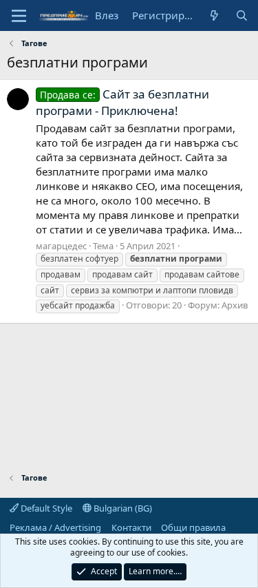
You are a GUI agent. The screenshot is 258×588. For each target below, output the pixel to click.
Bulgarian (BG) (122, 508)
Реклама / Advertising (55, 527)
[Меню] (19, 16)
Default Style (45, 508)
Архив (235, 305)
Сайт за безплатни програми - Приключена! (122, 102)
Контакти (131, 527)
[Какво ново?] (214, 15)
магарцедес (61, 246)
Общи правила (193, 527)
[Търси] (241, 15)
